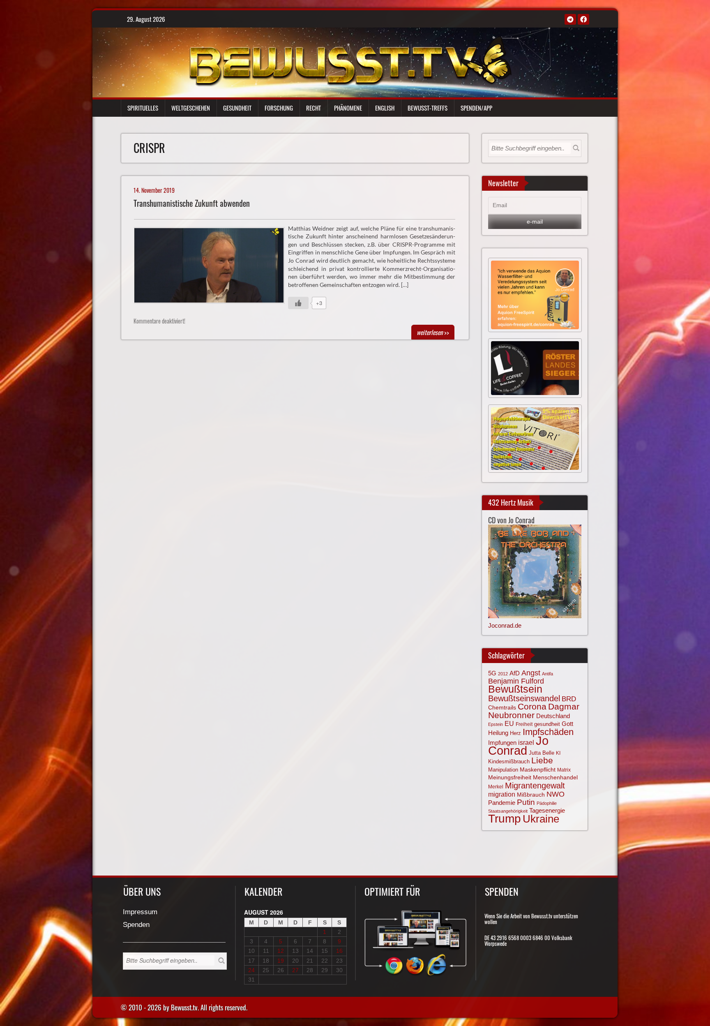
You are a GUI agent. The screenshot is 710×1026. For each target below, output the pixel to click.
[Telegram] (570, 19)
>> (433, 332)
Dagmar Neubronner (533, 710)
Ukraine (541, 819)
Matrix (564, 770)
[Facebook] (583, 19)
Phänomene (348, 107)
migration (501, 794)
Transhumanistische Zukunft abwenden (192, 203)
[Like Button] (298, 303)
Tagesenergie (547, 810)
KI (558, 753)
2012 (503, 673)
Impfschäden (548, 732)
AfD (514, 673)
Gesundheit (237, 107)
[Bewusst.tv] (350, 60)
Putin (526, 802)
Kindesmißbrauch (509, 761)
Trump (504, 818)
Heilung (498, 733)
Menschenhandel (555, 777)
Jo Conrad (518, 745)
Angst (530, 673)
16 (339, 950)
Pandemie (501, 803)
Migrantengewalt (535, 785)
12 (280, 950)
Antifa (547, 673)
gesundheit (547, 724)
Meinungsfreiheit (509, 777)
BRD (569, 699)
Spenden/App (476, 107)
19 (280, 960)
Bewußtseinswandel (524, 698)
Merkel (495, 787)
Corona (532, 706)
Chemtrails (502, 707)
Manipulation (503, 770)
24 (251, 970)
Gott (567, 724)
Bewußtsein (515, 689)
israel (526, 742)
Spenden (136, 925)
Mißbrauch (531, 794)
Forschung (279, 107)
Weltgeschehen (190, 107)
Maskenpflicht (538, 769)
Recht (313, 107)
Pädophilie (547, 803)
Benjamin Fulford (516, 681)
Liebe (542, 760)
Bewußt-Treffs (427, 107)
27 (295, 970)
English (384, 107)
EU (509, 723)
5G (492, 673)
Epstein (495, 724)
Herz (515, 733)
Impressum (140, 912)
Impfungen (502, 742)
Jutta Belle (541, 753)
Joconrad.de (504, 625)
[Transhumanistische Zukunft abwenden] (212, 267)
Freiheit (524, 724)
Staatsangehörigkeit (508, 811)
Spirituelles (142, 107)
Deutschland (553, 716)
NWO (555, 794)
